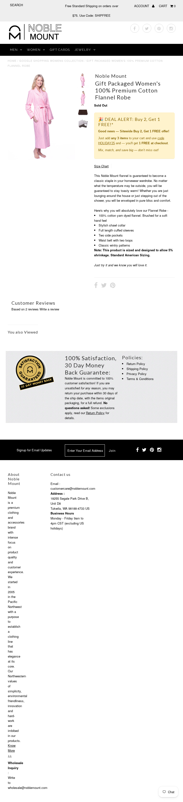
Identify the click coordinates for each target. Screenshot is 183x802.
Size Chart (101, 166)
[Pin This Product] (112, 285)
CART (167, 6)
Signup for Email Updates (34, 450)
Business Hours (62, 513)
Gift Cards (60, 49)
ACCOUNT (142, 6)
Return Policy (95, 413)
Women (34, 49)
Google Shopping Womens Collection (51, 60)
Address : (58, 493)
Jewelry (83, 49)
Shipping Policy (137, 368)
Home (12, 60)
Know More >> (11, 750)
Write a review (49, 309)
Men (14, 49)
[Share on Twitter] (104, 285)
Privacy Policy (137, 373)
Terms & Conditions (140, 378)
